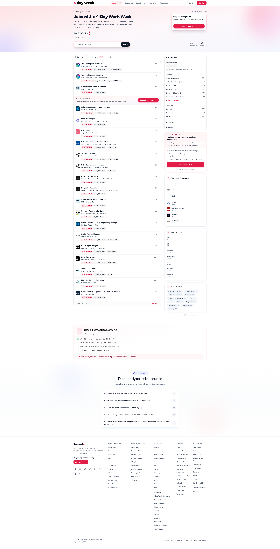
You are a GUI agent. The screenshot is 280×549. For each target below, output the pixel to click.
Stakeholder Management (177, 298)
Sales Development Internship (92, 165)
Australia (157, 476)
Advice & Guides (182, 476)
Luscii (83, 66)
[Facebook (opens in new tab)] (95, 469)
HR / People (112, 473)
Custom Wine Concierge (91, 176)
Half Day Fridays (136, 458)
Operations (112, 465)
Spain (156, 484)
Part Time (134, 480)
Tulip (82, 133)
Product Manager (88, 119)
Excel (193, 298)
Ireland (156, 469)
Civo (82, 294)
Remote (156, 447)
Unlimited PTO (158, 522)
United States (158, 454)
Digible (83, 236)
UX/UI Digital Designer (89, 246)
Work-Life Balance (137, 451)
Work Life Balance (183, 454)
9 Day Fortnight (159, 529)
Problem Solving (191, 291)
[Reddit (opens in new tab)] (75, 474)
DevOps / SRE (113, 480)
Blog (178, 447)
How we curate (193, 315)
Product (111, 451)
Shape (83, 121)
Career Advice (181, 462)
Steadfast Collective (88, 248)
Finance (110, 469)
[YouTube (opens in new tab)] (80, 474)
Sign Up (201, 3)
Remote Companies (160, 500)
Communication (174, 291)
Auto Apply (153, 3)
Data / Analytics (113, 476)
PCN (82, 89)
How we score (188, 69)
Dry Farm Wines (86, 179)
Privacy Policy (169, 541)
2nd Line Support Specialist (91, 63)
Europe (156, 451)
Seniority (170, 127)
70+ (169, 66)
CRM (171, 302)
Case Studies (181, 479)
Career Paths (181, 486)
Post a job (196, 491)
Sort (113, 57)
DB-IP (84, 542)
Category (80, 57)
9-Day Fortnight (136, 454)
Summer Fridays (136, 469)
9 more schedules (173, 100)
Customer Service (175, 295)
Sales (180, 302)
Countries (196, 472)
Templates (180, 494)
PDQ (83, 213)
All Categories (113, 487)
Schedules (180, 490)
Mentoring (172, 309)
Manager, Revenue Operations (92, 280)
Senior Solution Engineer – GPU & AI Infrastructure (101, 292)
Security (111, 484)
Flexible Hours (135, 465)
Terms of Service (182, 541)
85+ (175, 66)
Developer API (198, 483)
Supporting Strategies (89, 144)
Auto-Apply (197, 447)
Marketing (111, 454)
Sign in (191, 3)
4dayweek (79, 444)
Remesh (84, 156)
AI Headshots (197, 451)
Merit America (86, 271)
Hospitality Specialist (89, 188)
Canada (156, 462)
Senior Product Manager (90, 234)
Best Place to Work (160, 525)
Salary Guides (181, 458)
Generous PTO (136, 476)
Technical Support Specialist (92, 75)
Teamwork (189, 295)
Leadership (187, 305)
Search (125, 44)
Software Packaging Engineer (92, 211)
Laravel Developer (88, 257)
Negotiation (191, 302)
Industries (180, 483)
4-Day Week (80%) (137, 462)
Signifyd (84, 110)
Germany (157, 473)
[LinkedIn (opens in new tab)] (80, 469)
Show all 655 (155, 303)
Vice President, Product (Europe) (93, 87)
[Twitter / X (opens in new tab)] (75, 469)
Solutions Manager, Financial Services (95, 107)
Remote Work (181, 451)
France (156, 487)
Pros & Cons (140, 3)
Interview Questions (183, 465)
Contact (196, 479)
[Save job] (158, 64)
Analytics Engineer (88, 269)
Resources (164, 3)
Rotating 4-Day (136, 473)
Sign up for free (187, 26)
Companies (129, 3)
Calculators (197, 464)
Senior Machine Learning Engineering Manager (99, 223)
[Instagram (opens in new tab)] (85, 469)
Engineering (112, 447)
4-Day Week (135, 447)
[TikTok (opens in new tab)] (90, 469)
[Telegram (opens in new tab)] (100, 469)
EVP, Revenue (86, 130)
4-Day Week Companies (162, 496)
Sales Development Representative (94, 142)
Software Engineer (88, 153)
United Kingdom (159, 458)
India (155, 465)
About (195, 476)
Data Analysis (173, 305)
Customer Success (114, 462)
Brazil (155, 480)
